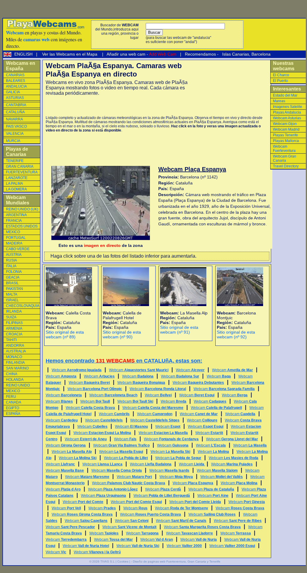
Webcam (77, 370)
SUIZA (11, 317)
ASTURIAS (15, 98)
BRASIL (12, 283)
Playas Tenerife (285, 135)
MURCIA (13, 141)
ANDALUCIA (16, 86)
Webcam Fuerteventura (284, 148)
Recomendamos (200, 54)
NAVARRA (14, 119)
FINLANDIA (15, 362)
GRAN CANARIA (19, 166)
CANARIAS (15, 75)
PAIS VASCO (16, 126)
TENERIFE (15, 161)
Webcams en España (20, 66)
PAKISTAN (14, 289)
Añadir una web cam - (141, 54)
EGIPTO (12, 408)
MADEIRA (14, 243)
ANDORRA (15, 345)
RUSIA (11, 260)
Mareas (279, 101)
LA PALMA (14, 183)
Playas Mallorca (286, 141)
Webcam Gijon (285, 124)
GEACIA (12, 277)
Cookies (122, 561)
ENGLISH (24, 54)
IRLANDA (14, 311)
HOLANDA (15, 380)
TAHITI (11, 340)
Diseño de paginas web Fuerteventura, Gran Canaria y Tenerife (176, 561)
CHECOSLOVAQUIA (22, 306)
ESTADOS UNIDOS (22, 226)
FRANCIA (14, 220)
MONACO (14, 357)
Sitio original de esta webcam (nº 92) (236, 334)
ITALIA (11, 266)
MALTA (11, 294)
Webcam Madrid (286, 129)
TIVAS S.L (107, 561)
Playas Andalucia (287, 112)
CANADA (13, 402)
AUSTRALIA (16, 351)
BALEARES (15, 81)
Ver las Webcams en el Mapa (70, 54)
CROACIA (14, 334)
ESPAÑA (13, 414)
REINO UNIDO (18, 385)
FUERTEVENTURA (22, 172)
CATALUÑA (15, 112)
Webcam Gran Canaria (284, 158)
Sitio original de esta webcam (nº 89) (65, 334)
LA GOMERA (16, 189)
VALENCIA (15, 134)
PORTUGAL (16, 238)
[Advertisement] (115, 106)
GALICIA (13, 92)
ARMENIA (14, 328)
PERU (11, 397)
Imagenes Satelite (287, 107)
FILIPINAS (14, 323)
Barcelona (261, 54)
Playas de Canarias (17, 151)
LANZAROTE (16, 178)
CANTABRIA (16, 105)
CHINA (11, 374)
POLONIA (14, 272)
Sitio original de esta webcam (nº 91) (179, 329)
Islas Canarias (235, 54)
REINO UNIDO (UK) (22, 209)
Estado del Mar (285, 95)
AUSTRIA (14, 255)
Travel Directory (286, 166)
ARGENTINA (16, 215)
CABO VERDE (18, 249)
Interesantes (287, 88)
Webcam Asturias (287, 118)
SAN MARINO (17, 368)
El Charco (281, 75)
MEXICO (13, 232)
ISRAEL (12, 300)
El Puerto (280, 81)
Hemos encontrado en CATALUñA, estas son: (124, 361)
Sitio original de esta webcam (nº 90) (122, 334)
